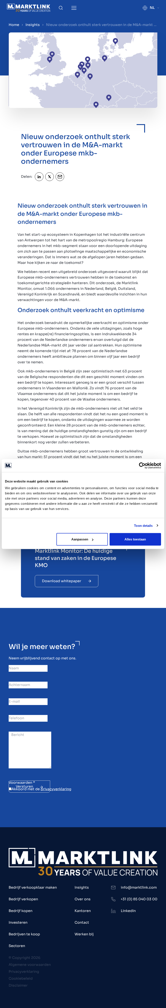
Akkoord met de (41, 789)
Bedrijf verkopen (23, 899)
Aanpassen (79, 539)
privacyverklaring (56, 789)
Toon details (143, 525)
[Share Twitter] (49, 176)
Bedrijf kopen (20, 911)
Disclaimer (18, 985)
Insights (33, 24)
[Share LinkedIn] (39, 176)
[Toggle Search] (61, 8)
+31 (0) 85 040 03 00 (139, 899)
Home (14, 24)
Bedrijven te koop (24, 934)
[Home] (28, 8)
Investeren (18, 922)
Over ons (83, 899)
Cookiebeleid (21, 978)
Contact (82, 922)
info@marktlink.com (139, 887)
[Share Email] (60, 176)
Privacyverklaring (24, 971)
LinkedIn (128, 911)
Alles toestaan (135, 539)
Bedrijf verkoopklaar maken (33, 887)
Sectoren (17, 946)
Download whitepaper (61, 581)
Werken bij (84, 934)
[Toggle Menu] (74, 8)
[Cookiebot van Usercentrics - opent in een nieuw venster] (142, 465)
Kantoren (83, 911)
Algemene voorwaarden (30, 964)
